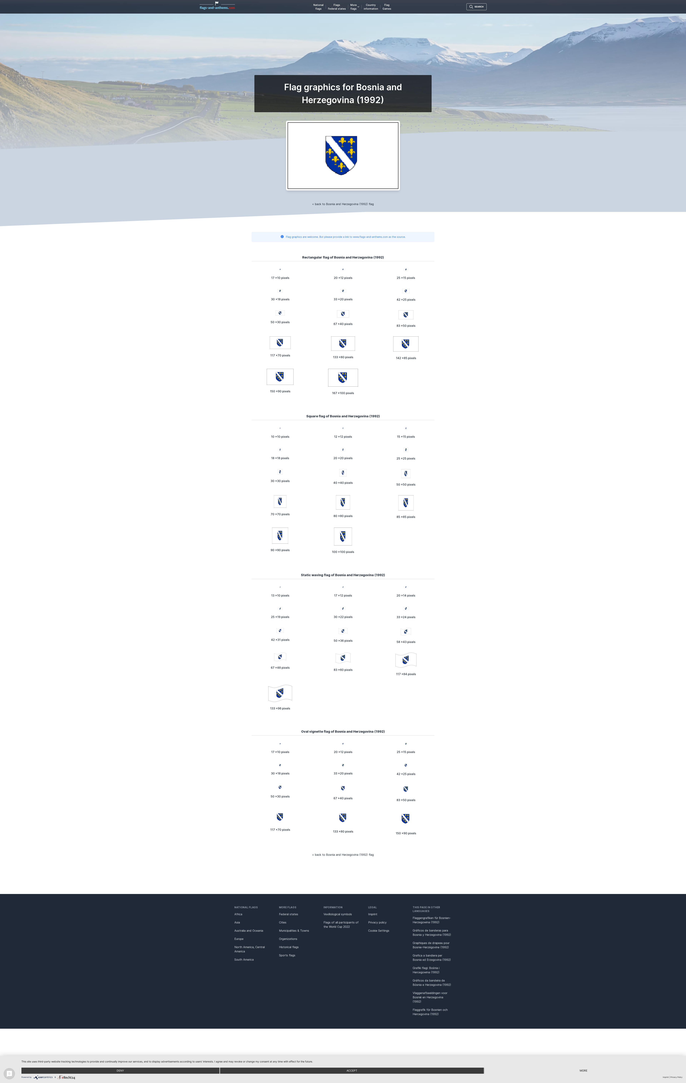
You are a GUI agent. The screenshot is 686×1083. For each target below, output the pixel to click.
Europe (238, 939)
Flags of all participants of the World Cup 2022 (341, 924)
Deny (120, 1070)
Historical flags (289, 947)
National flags (318, 6)
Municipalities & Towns (294, 930)
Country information (371, 6)
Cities (282, 922)
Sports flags (287, 955)
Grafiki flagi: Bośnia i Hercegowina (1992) (426, 970)
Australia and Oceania (248, 930)
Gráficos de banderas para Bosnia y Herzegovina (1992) (432, 933)
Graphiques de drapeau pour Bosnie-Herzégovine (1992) (431, 945)
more (583, 1070)
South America (244, 959)
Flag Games (386, 6)
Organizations (288, 939)
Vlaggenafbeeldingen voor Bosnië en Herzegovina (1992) (430, 997)
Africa (238, 914)
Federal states (288, 914)
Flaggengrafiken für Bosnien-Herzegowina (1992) (432, 920)
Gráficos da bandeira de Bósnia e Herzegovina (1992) (432, 983)
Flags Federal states (337, 6)
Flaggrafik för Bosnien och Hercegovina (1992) (430, 1012)
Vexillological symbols (338, 914)
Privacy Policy (676, 1077)
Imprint (372, 914)
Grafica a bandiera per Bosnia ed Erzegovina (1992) (432, 958)
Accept (352, 1070)
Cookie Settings (378, 930)
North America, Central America (249, 949)
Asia (237, 922)
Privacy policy (377, 922)
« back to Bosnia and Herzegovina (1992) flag (343, 204)
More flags (353, 6)
